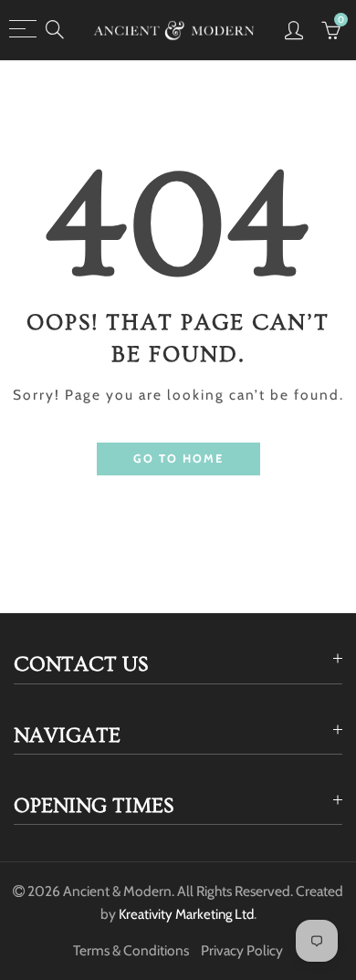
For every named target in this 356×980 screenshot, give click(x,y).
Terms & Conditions (131, 950)
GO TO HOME (178, 458)
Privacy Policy (242, 950)
